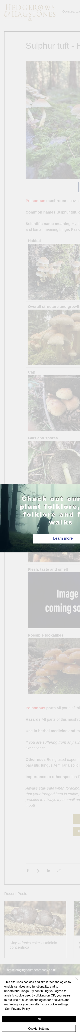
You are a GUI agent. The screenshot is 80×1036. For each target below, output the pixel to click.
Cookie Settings (38, 1028)
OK (39, 1019)
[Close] (74, 981)
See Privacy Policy (17, 1008)
